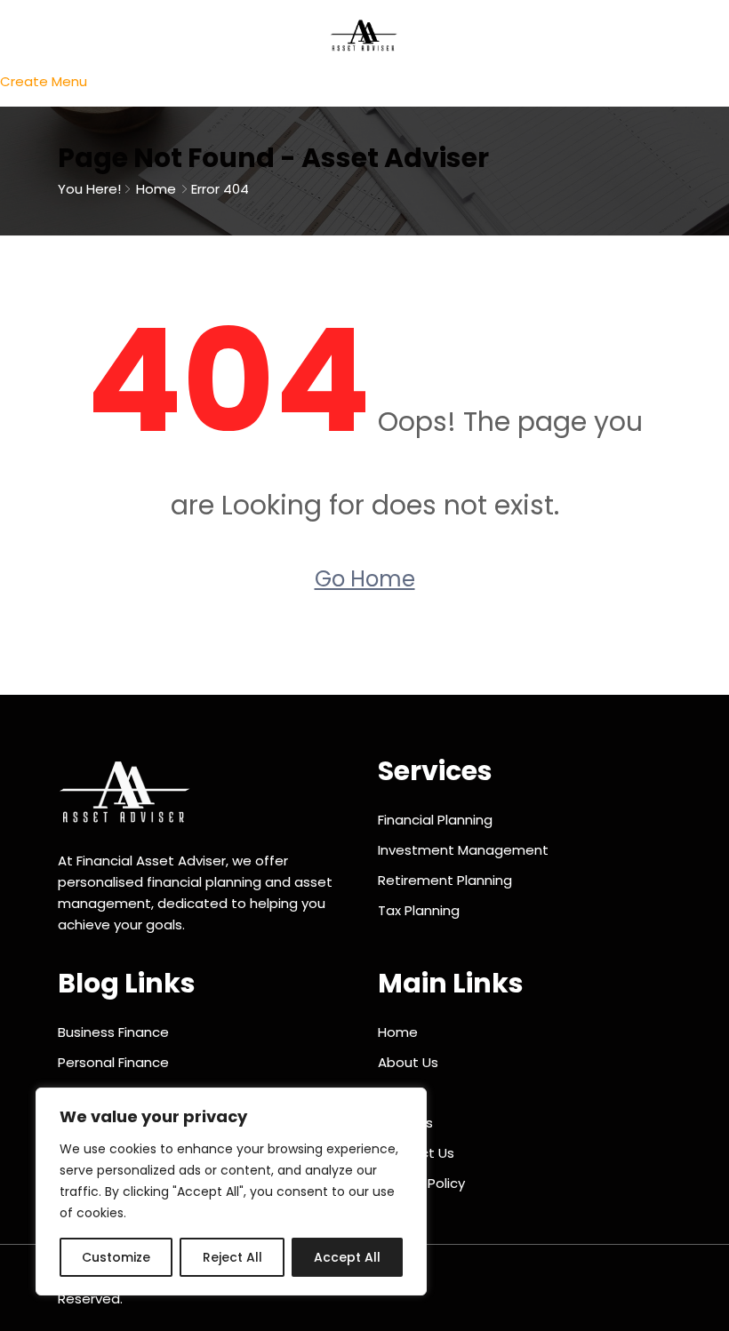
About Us (408, 1062)
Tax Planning (419, 910)
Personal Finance (113, 1062)
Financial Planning (435, 819)
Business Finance (113, 1032)
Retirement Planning (445, 880)
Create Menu (43, 81)
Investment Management (463, 850)
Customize (116, 1257)
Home (156, 188)
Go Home (365, 579)
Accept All (347, 1257)
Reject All (232, 1257)
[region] (231, 1191)
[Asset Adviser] (364, 34)
